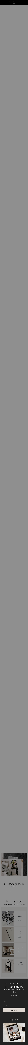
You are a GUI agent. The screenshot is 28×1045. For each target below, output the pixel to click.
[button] (26, 980)
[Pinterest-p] (10, 1020)
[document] (14, 522)
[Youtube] (17, 1020)
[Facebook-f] (15, 1020)
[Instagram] (12, 1020)
